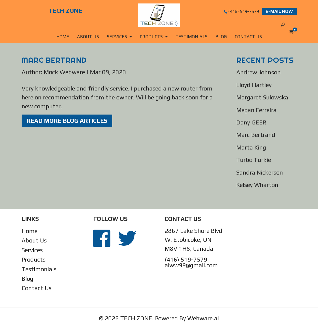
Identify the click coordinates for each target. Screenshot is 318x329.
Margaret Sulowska (262, 97)
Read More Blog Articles (67, 120)
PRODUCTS (151, 36)
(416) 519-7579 (243, 11)
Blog (27, 278)
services (117, 36)
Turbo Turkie (253, 159)
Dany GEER (251, 122)
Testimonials (39, 269)
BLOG (221, 36)
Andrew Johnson (258, 72)
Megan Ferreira (256, 110)
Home (62, 36)
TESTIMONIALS (191, 36)
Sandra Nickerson (259, 172)
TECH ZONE (136, 318)
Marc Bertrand (255, 134)
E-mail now (279, 11)
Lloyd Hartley (254, 85)
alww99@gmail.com (191, 265)
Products (33, 259)
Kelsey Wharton (257, 184)
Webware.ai (203, 318)
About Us (34, 240)
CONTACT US (248, 36)
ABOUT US (88, 36)
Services (32, 250)
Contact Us (36, 288)
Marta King (251, 147)
